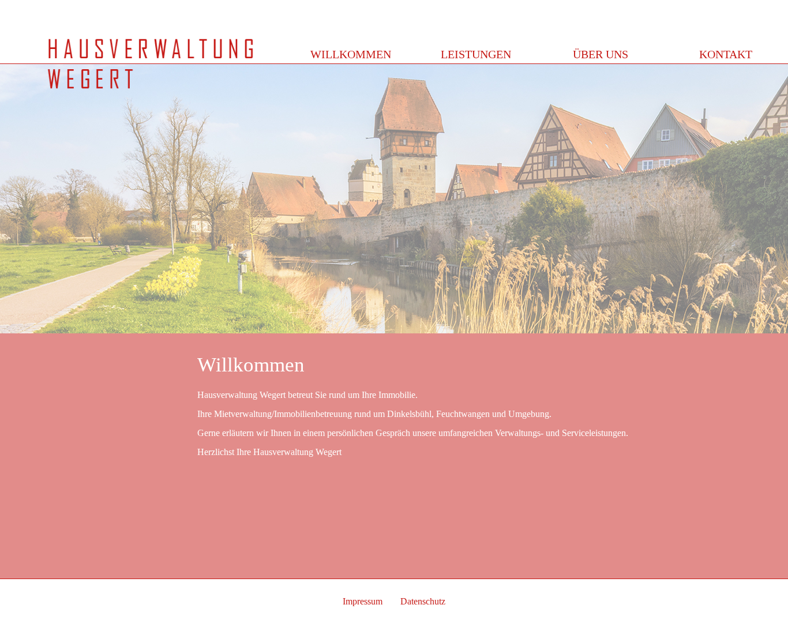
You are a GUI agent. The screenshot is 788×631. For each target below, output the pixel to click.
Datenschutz (422, 601)
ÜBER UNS (600, 54)
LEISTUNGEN (476, 54)
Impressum (362, 601)
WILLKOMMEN (350, 54)
